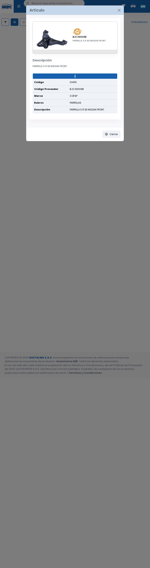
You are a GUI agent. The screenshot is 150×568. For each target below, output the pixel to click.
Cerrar (114, 134)
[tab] (75, 76)
